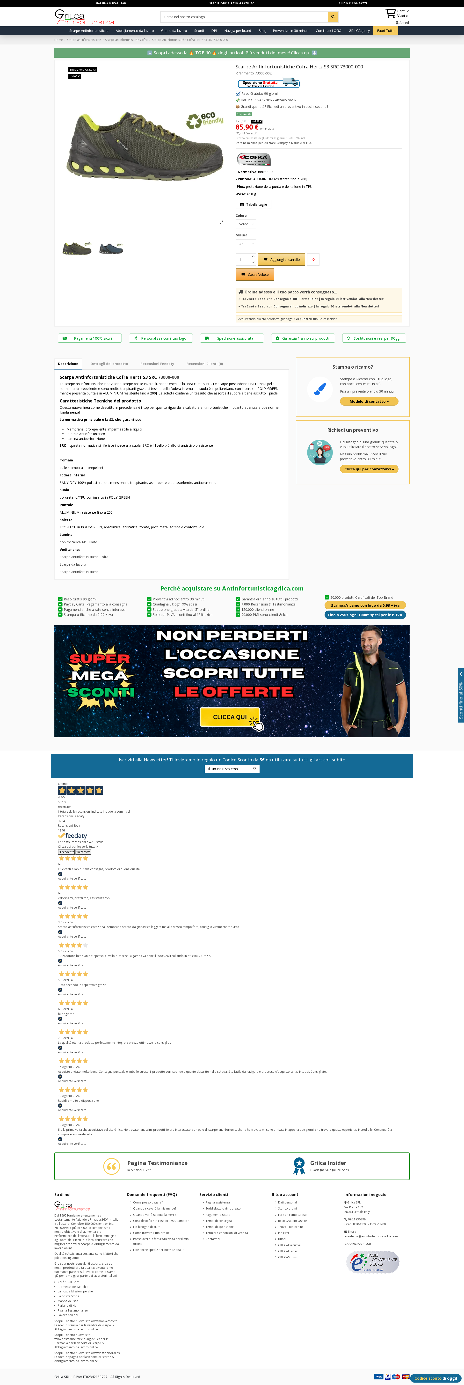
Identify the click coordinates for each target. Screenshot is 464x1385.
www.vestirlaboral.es (105, 1353)
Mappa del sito (68, 1301)
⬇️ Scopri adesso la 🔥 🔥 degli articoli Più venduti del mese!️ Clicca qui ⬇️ (232, 53)
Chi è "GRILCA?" (68, 1282)
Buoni (282, 1239)
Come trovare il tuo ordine (151, 1233)
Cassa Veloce (258, 274)
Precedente (66, 852)
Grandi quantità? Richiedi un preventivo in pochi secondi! (284, 106)
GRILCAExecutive (289, 1245)
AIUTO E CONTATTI (353, 3)
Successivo (83, 852)
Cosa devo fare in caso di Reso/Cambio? (160, 1221)
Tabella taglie (256, 204)
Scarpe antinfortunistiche (79, 571)
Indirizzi (283, 1233)
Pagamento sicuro (218, 1215)
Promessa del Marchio (73, 1287)
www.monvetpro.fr (104, 1321)
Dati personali (287, 1202)
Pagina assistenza (218, 1202)
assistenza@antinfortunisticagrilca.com (371, 1236)
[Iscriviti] (254, 769)
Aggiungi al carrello (285, 259)
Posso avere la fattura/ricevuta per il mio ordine (161, 1241)
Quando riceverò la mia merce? (154, 1208)
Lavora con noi (68, 1315)
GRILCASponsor (289, 1257)
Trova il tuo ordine (291, 1227)
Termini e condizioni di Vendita (227, 1233)
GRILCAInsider (287, 1251)
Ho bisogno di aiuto (146, 1227)
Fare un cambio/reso (292, 1215)
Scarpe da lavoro (73, 564)
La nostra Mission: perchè (75, 1291)
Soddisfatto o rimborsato (223, 1208)
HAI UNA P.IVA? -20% (111, 3)
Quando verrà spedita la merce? (155, 1215)
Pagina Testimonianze (73, 1310)
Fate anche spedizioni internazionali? (158, 1250)
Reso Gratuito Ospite (292, 1221)
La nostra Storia (68, 1296)
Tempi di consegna (219, 1221)
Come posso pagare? (148, 1202)
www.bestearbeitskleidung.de (74, 1339)
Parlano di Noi (67, 1306)
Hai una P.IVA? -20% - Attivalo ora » (268, 100)
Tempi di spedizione (220, 1227)
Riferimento (245, 73)
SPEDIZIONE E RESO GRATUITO (232, 3)
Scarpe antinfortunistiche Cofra (84, 556)
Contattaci (213, 1239)
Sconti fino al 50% (461, 700)
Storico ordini (287, 1208)
